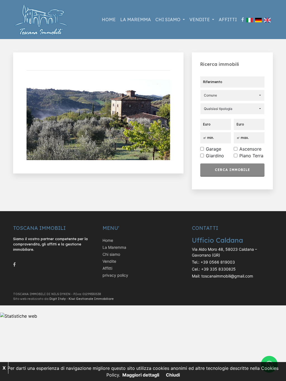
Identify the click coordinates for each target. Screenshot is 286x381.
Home (109, 19)
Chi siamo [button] (168, 19)
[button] (232, 95)
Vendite (109, 261)
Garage (213, 149)
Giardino (215, 155)
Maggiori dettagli (140, 375)
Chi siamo (111, 254)
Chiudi (173, 375)
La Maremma (135, 19)
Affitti (228, 19)
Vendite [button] (200, 19)
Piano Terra (251, 155)
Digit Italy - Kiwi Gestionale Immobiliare (81, 299)
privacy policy (115, 275)
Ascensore (250, 149)
